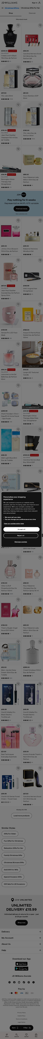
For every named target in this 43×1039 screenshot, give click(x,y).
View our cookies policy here (14, 523)
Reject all (20, 535)
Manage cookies (21, 542)
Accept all (21, 529)
